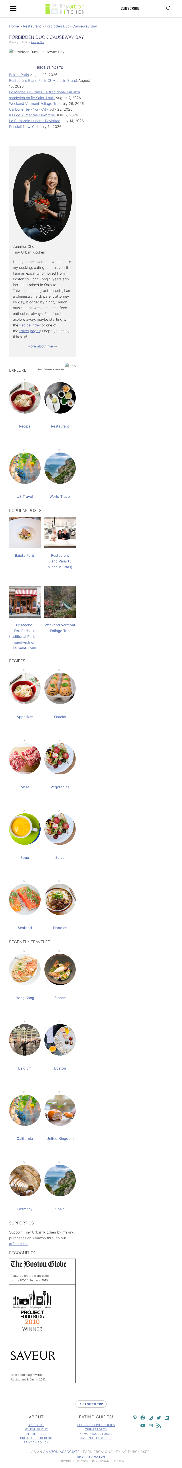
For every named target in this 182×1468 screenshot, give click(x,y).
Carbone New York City (28, 109)
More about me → (42, 346)
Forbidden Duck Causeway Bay (71, 26)
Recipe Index (30, 325)
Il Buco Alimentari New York (32, 115)
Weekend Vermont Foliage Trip (34, 103)
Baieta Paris (19, 74)
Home (14, 26)
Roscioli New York (24, 126)
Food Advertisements (49, 369)
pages (35, 331)
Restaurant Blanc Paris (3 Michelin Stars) (43, 80)
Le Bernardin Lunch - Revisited (34, 121)
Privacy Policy (36, 1442)
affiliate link (18, 1244)
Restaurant (32, 26)
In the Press (36, 1433)
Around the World (96, 1438)
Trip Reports (96, 1429)
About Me (36, 1425)
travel (24, 331)
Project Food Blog (36, 1438)
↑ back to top (91, 1404)
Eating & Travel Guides (96, 1425)
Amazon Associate (61, 1452)
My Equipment (36, 1429)
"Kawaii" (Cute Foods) (96, 1433)
